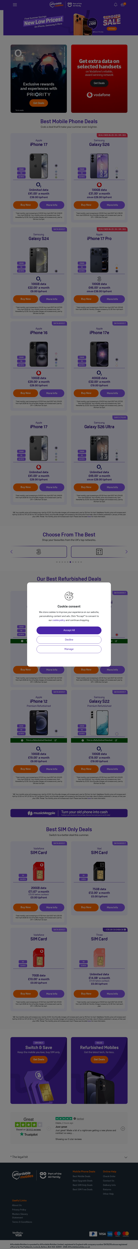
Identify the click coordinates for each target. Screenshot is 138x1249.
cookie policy (58, 620)
